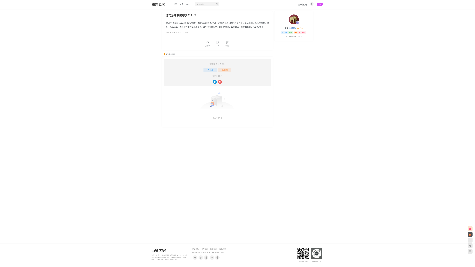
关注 (181, 4)
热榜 (188, 4)
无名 (286, 28)
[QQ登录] (215, 82)
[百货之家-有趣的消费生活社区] (159, 250)
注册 (305, 4)
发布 (319, 4)
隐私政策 (222, 249)
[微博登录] (220, 82)
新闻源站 (195, 249)
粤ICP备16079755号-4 (216, 252)
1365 (285, 32)
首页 (175, 4)
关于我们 (204, 249)
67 (292, 32)
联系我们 (213, 249)
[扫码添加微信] (470, 245)
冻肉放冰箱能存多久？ (179, 15)
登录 (300, 4)
